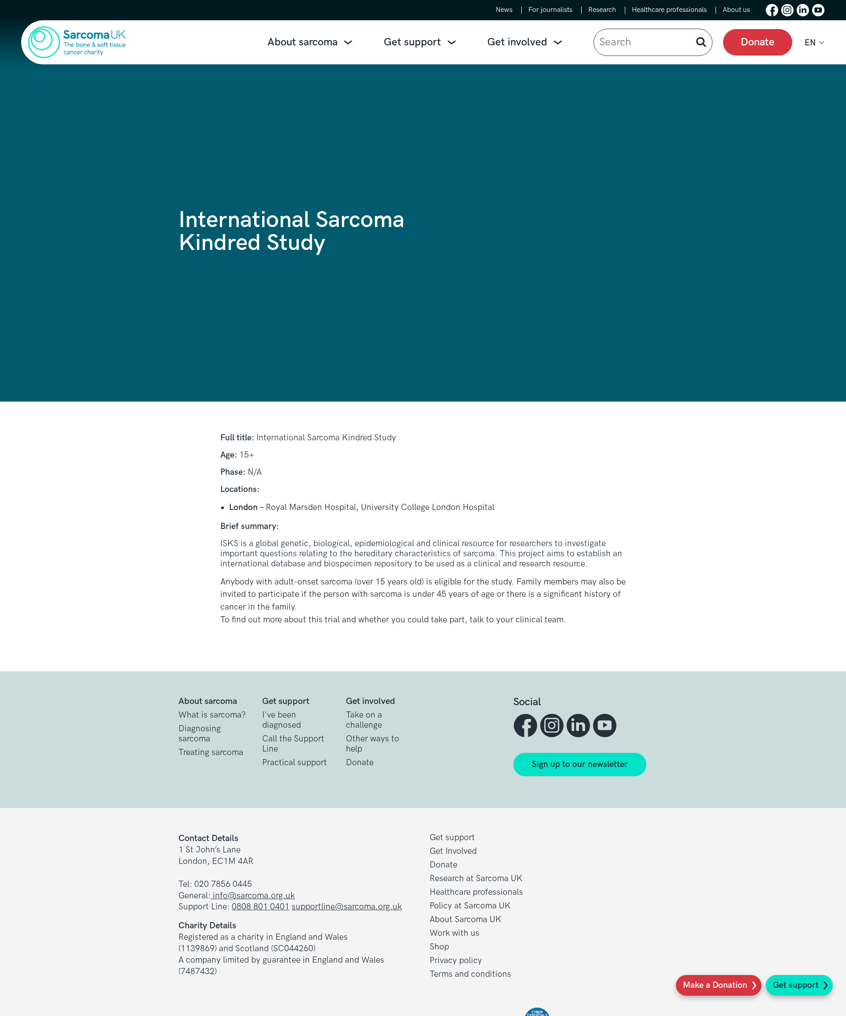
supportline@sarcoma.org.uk (347, 907)
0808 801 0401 (260, 907)
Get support (412, 42)
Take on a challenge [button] (364, 720)
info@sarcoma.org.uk (253, 896)
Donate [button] (360, 763)
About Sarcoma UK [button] (465, 920)
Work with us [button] (454, 933)
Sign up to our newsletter (580, 764)
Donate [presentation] (758, 42)
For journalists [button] (550, 10)
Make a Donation (715, 985)
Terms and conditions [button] (470, 974)
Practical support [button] (294, 763)
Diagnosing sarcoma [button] (199, 734)
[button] (772, 10)
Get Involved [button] (453, 851)
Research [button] (602, 10)
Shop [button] (439, 947)
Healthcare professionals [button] (669, 10)
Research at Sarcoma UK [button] (476, 879)
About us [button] (736, 10)
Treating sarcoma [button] (210, 753)
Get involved (517, 42)
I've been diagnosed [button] (281, 720)
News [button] (504, 10)
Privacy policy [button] (456, 961)
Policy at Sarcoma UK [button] (470, 906)
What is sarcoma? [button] (212, 715)
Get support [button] (452, 838)
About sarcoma (302, 42)
